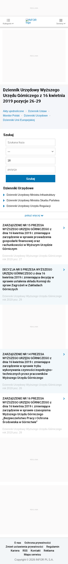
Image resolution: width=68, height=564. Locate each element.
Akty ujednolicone (13, 111)
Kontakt (36, 550)
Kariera (15, 550)
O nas (17, 542)
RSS (25, 550)
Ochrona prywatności (37, 542)
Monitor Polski (11, 115)
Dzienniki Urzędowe (36, 115)
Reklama (49, 550)
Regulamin (52, 546)
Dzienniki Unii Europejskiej (19, 120)
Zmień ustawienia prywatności (24, 546)
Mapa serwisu (32, 554)
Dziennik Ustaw (37, 111)
